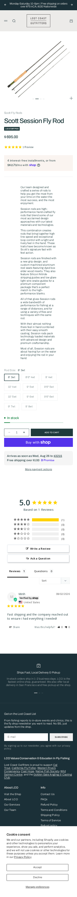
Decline (37, 877)
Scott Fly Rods (13, 112)
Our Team (10, 810)
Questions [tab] (41, 571)
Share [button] (16, 627)
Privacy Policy (22, 857)
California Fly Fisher (24, 768)
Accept (37, 867)
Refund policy (49, 825)
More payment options (38, 469)
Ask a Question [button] (40, 558)
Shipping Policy (50, 815)
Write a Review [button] (40, 548)
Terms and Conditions (54, 810)
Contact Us (48, 794)
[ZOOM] (71, 98)
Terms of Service (51, 820)
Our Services (12, 804)
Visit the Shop (12, 794)
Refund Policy (49, 804)
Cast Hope (27, 771)
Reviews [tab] (14, 571)
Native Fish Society (47, 771)
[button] (60, 627)
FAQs (44, 799)
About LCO (11, 799)
